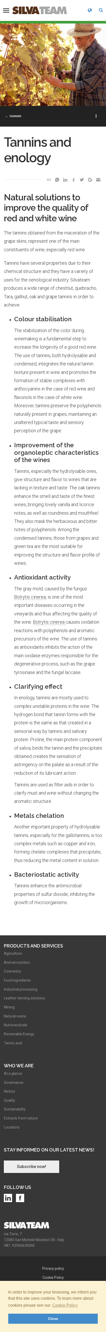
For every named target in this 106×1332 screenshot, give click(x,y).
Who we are (19, 1065)
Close (53, 1319)
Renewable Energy (19, 1034)
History (9, 1091)
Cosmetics (12, 971)
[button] (101, 10)
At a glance (13, 1073)
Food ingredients (17, 980)
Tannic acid (13, 1043)
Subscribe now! (31, 1166)
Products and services (33, 946)
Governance (13, 1082)
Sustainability (15, 1109)
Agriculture (13, 953)
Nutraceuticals (15, 1025)
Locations (12, 1127)
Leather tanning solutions (24, 998)
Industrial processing (20, 989)
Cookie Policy (65, 1305)
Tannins (15, 116)
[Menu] (6, 10)
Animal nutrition (17, 962)
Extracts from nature (21, 1118)
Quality (9, 1100)
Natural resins (15, 1016)
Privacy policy (53, 1268)
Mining (9, 1007)
